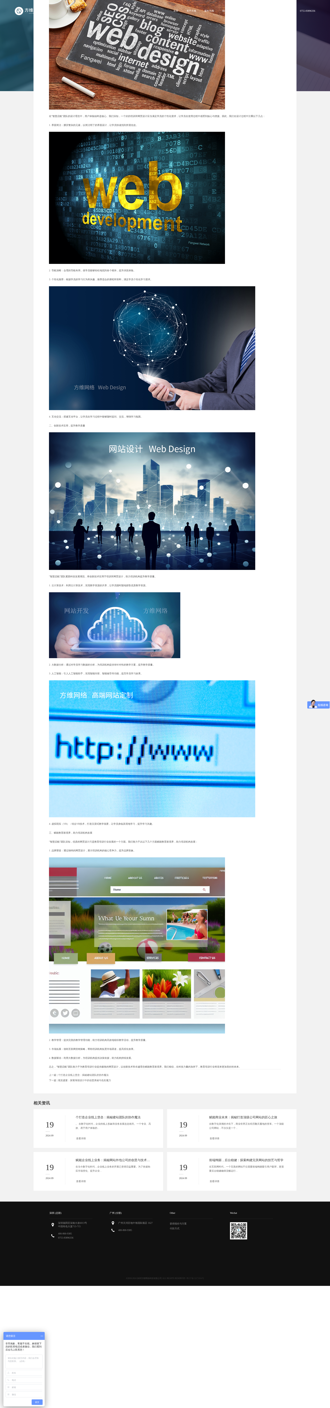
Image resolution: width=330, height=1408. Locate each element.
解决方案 (247, 11)
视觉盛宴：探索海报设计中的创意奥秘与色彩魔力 (84, 1080)
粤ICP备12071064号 (195, 1278)
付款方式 (174, 1228)
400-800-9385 (65, 1233)
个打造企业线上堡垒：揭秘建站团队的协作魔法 (83, 1075)
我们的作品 (228, 11)
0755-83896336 (65, 1237)
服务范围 (209, 11)
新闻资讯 (265, 11)
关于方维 (191, 11)
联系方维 (283, 11)
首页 (175, 11)
